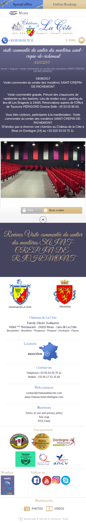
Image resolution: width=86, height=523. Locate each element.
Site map (44, 417)
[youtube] (46, 480)
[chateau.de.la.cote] (65, 480)
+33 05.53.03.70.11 (21, 40)
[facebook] (36, 480)
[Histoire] (20, 293)
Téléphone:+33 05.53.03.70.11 (43, 372)
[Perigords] (65, 293)
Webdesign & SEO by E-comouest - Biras (46, 519)
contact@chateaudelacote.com (44, 392)
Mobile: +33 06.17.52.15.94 (44, 376)
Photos (37, 508)
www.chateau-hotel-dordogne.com (44, 396)
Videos (59, 508)
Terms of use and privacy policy (44, 413)
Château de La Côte (43, 317)
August (13, 68)
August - (43, 62)
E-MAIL (71, 40)
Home (4, 68)
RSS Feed (44, 421)
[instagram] (56, 480)
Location (30, 344)
